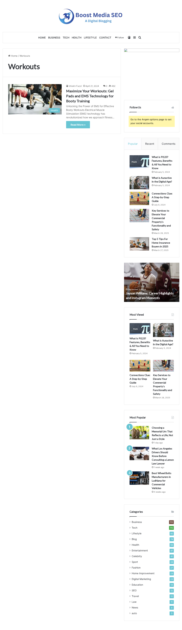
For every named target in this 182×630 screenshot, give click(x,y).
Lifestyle (90, 37)
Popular (133, 143)
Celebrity (137, 556)
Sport (135, 561)
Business (54, 37)
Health (76, 37)
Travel (135, 596)
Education (137, 584)
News (135, 607)
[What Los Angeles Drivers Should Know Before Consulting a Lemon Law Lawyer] (139, 453)
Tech (66, 37)
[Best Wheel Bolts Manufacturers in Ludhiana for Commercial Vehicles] (139, 478)
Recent (149, 143)
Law (134, 601)
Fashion (136, 567)
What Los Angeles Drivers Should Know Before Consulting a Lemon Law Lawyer (163, 456)
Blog (134, 539)
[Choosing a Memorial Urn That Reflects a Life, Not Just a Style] (139, 432)
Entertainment (140, 550)
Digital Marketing (141, 579)
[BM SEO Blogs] (91, 16)
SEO (134, 590)
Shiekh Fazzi (75, 86)
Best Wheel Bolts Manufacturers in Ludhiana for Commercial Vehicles (161, 481)
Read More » (78, 124)
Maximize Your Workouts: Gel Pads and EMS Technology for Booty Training (90, 96)
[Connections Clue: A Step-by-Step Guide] (139, 198)
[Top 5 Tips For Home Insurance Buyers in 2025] (139, 244)
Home (42, 37)
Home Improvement (143, 573)
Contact (105, 37)
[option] (152, 282)
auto (134, 613)
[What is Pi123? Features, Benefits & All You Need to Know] (139, 162)
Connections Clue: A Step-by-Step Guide (162, 197)
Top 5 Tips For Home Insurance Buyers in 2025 (161, 242)
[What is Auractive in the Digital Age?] (139, 182)
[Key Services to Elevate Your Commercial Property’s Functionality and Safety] (139, 215)
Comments (168, 143)
